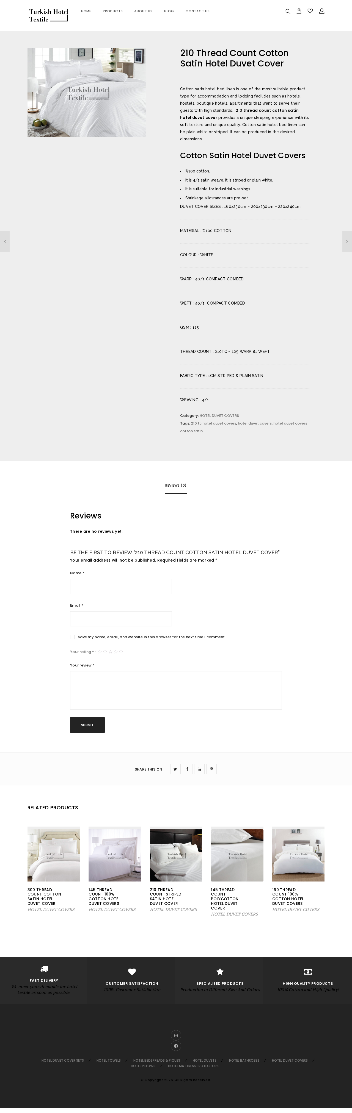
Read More (39, 909)
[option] (87, 92)
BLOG (169, 11)
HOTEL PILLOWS (143, 1066)
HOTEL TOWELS (109, 1060)
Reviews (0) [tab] (176, 485)
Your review (82, 665)
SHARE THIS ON (149, 769)
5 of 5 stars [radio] (121, 647)
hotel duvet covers (255, 423)
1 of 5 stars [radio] (100, 647)
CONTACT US (198, 11)
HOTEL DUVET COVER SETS (63, 1060)
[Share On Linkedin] (199, 769)
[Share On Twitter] (175, 769)
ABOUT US (143, 11)
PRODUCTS (113, 11)
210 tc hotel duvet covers (213, 423)
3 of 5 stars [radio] (110, 647)
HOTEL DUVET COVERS (219, 415)
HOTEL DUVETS (204, 1060)
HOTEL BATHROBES (244, 1060)
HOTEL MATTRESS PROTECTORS (193, 1066)
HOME (86, 11)
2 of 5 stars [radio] (105, 647)
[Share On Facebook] (187, 769)
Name (77, 573)
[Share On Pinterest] (211, 769)
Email (76, 605)
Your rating (82, 651)
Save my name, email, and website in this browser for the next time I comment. (152, 637)
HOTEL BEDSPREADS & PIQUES (156, 1060)
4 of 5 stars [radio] (116, 647)
